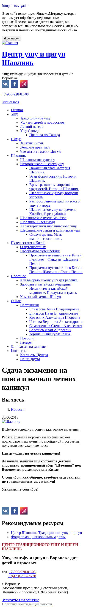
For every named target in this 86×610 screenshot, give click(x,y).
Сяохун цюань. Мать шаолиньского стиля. (45, 236)
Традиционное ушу (35, 118)
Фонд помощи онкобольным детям (38, 537)
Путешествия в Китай (28, 243)
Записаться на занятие (28, 346)
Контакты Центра (34, 355)
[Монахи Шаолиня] (11, 421)
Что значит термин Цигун (40, 151)
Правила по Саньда (44, 135)
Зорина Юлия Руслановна (49, 334)
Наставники (29, 305)
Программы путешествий (40, 251)
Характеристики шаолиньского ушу (48, 226)
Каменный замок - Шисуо (40, 297)
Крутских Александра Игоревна (54, 317)
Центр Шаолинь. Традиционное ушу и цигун (46, 533)
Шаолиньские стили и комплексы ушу (50, 230)
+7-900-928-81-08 (15, 94)
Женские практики (35, 147)
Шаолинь (18, 156)
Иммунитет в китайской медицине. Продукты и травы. (53, 290)
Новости (27, 338)
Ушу (14, 114)
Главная (17, 110)
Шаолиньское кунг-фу (37, 160)
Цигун (16, 139)
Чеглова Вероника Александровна (56, 322)
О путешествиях (33, 247)
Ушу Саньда (29, 131)
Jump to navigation (15, 6)
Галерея (26, 342)
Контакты (18, 351)
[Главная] (10, 43)
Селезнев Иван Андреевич (50, 330)
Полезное (18, 276)
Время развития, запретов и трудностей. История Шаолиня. (54, 187)
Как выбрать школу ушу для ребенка (49, 280)
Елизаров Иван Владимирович (53, 313)
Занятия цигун (31, 143)
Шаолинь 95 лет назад (37, 222)
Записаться (10, 102)
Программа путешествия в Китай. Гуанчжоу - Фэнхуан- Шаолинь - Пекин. (56, 259)
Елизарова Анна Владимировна (54, 309)
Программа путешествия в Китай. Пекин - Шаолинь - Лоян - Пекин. (56, 270)
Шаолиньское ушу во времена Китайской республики (52, 212)
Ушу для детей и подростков (42, 122)
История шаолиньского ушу (42, 164)
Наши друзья (30, 359)
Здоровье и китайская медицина (45, 284)
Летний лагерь (31, 126)
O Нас (16, 301)
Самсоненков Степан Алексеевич (55, 326)
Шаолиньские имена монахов (43, 218)
